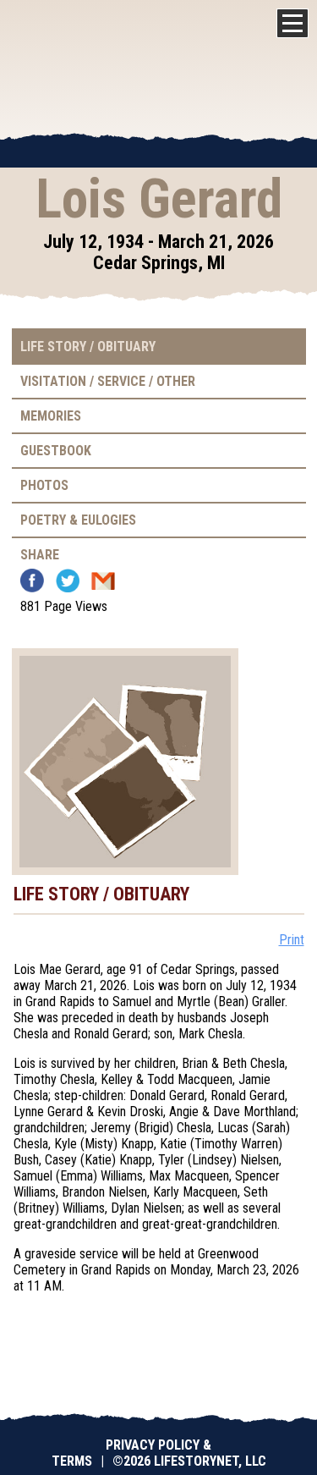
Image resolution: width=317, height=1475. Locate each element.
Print (291, 940)
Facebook (32, 580)
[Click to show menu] (292, 23)
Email (103, 580)
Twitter (67, 580)
